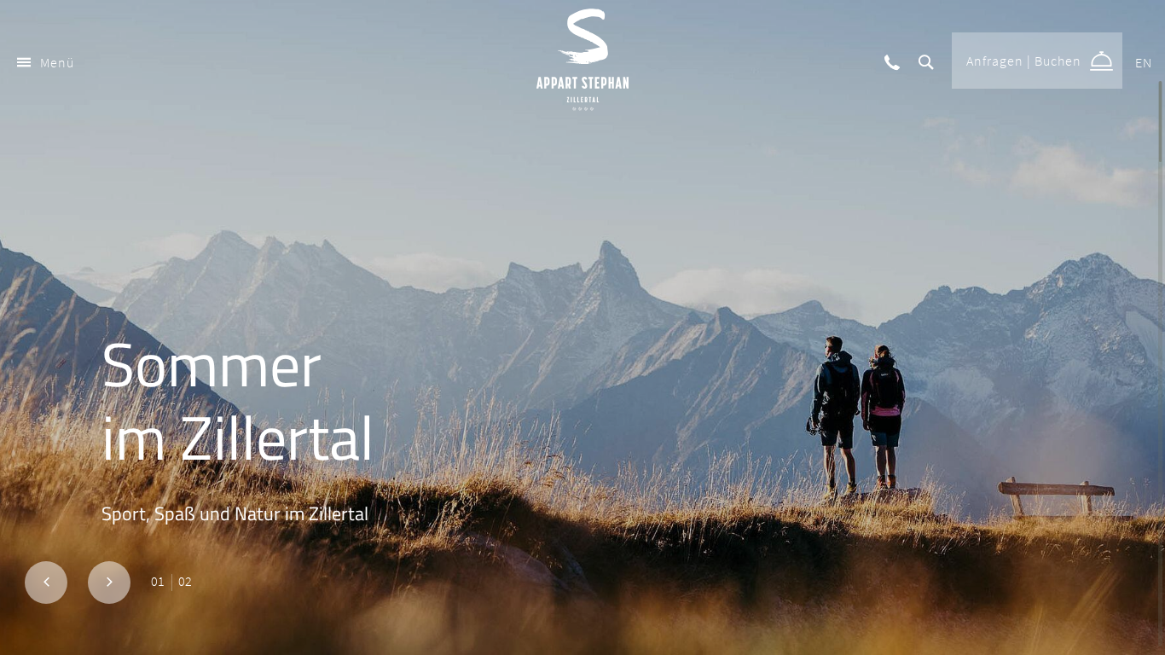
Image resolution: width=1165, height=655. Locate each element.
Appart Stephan (582, 60)
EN (1143, 62)
